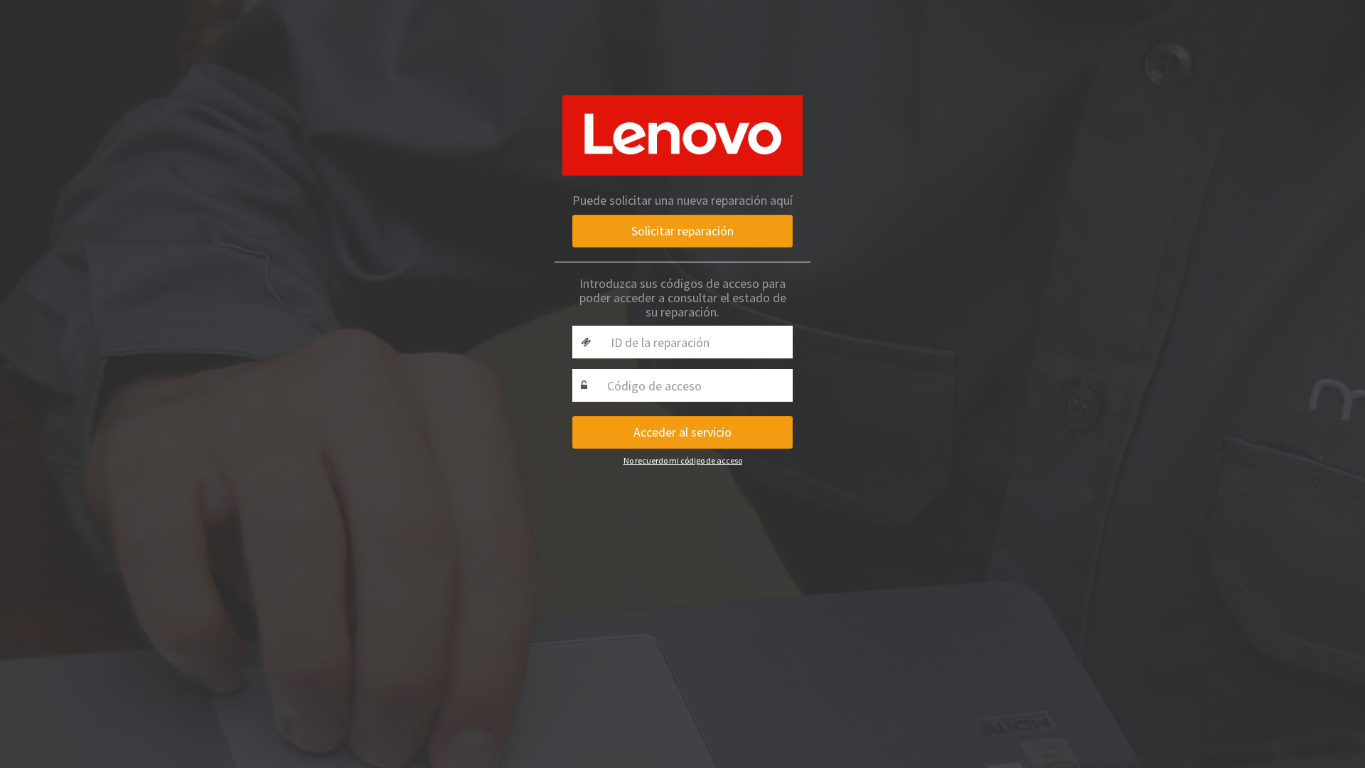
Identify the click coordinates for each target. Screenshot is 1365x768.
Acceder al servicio (682, 432)
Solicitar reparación (682, 231)
